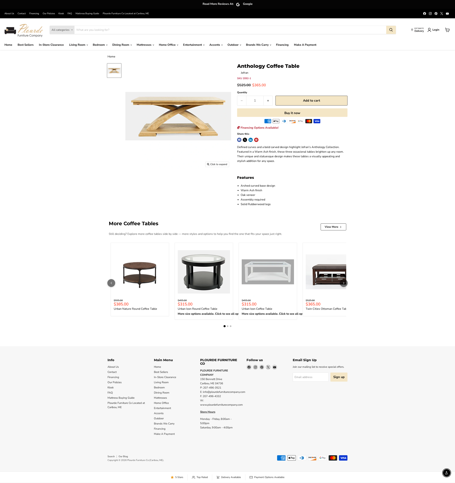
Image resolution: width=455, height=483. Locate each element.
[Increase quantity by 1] (268, 100)
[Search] (391, 30)
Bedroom (99, 45)
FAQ (70, 13)
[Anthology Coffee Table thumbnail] (114, 71)
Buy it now (292, 113)
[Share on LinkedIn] (250, 140)
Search (111, 456)
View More (331, 227)
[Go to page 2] (227, 326)
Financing (34, 13)
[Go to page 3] (230, 326)
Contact (22, 13)
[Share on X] (245, 140)
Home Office (167, 45)
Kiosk (61, 13)
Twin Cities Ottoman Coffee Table (327, 309)
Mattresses (144, 45)
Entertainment (193, 45)
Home (8, 45)
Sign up (339, 377)
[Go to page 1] (224, 326)
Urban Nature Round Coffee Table (135, 309)
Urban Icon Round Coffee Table (197, 309)
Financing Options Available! (259, 128)
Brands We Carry (257, 45)
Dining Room (121, 45)
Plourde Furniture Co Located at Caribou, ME (126, 13)
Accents (215, 45)
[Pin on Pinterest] (256, 140)
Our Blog (123, 456)
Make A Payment (305, 45)
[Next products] (344, 283)
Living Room (77, 45)
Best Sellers (26, 45)
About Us (9, 13)
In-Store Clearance (51, 45)
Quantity (242, 92)
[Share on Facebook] (239, 140)
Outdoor (233, 45)
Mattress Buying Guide (87, 13)
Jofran (244, 73)
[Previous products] (111, 283)
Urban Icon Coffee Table (257, 309)
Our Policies (49, 13)
